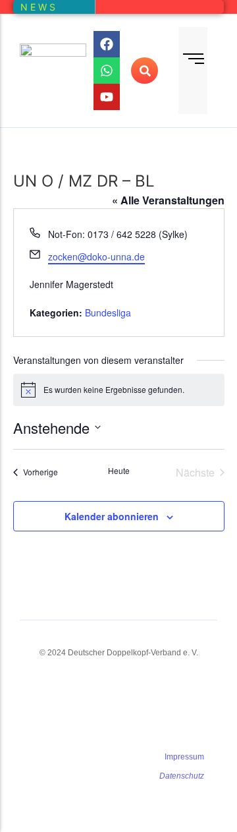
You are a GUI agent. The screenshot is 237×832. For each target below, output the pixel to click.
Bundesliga (108, 312)
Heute (119, 470)
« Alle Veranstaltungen (168, 200)
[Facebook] (106, 44)
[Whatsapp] (106, 70)
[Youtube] (106, 97)
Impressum (184, 756)
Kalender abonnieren (112, 516)
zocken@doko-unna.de (96, 256)
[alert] (118, 389)
